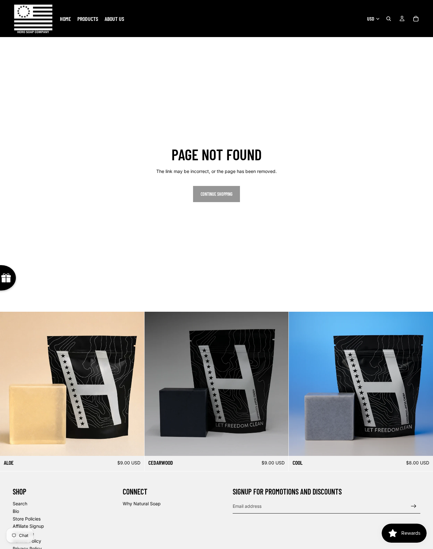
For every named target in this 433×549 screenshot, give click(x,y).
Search (20, 503)
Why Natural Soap (142, 503)
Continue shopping (216, 194)
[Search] (389, 19)
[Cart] (416, 19)
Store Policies (27, 518)
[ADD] (134, 446)
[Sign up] (413, 506)
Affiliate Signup (28, 526)
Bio (16, 511)
